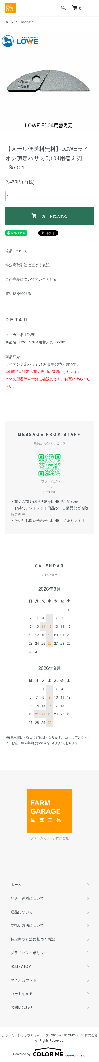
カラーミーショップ (16, 1035)
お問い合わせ (22, 1007)
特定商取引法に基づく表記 (27, 264)
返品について (16, 250)
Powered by (21, 1053)
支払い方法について (27, 925)
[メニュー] (91, 8)
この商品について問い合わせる (31, 279)
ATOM (26, 966)
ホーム (9, 22)
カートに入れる (55, 215)
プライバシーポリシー (29, 952)
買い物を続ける (18, 293)
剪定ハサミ (27, 22)
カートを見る (22, 993)
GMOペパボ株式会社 (82, 1035)
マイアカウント (23, 980)
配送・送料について (27, 898)
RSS (14, 966)
